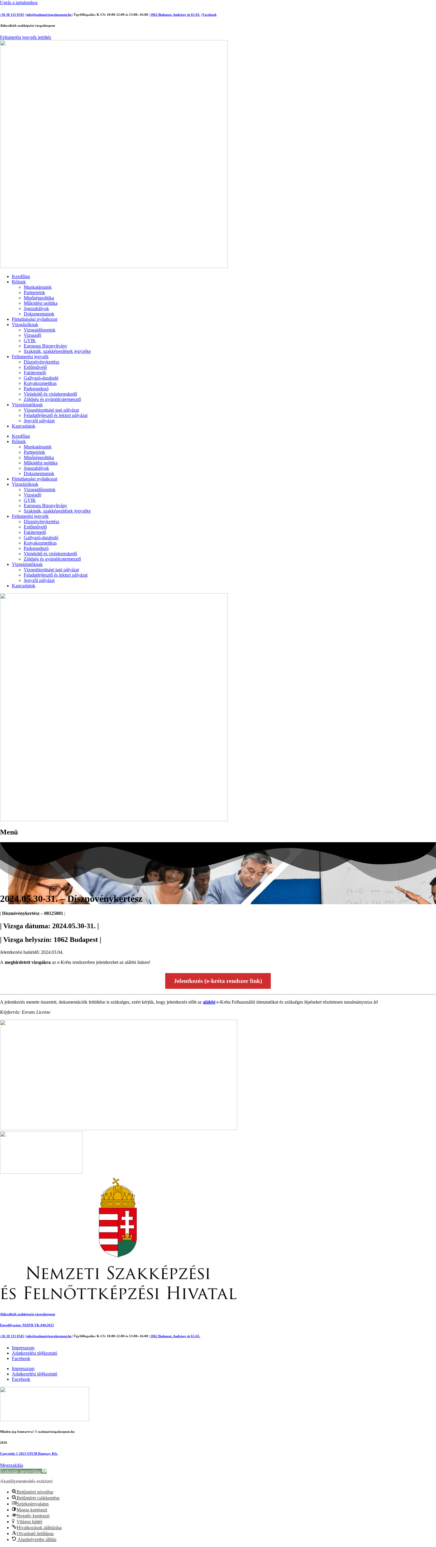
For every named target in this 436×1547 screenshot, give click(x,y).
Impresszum (23, 1347)
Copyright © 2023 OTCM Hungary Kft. (29, 1453)
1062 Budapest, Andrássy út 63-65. (175, 14)
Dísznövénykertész (41, 361)
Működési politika (41, 303)
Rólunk (19, 281)
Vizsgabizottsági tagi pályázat (51, 409)
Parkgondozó (36, 388)
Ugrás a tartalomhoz (19, 2)
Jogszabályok (36, 308)
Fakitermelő (35, 372)
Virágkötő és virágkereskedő (50, 393)
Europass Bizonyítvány (45, 345)
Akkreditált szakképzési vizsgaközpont (27, 1314)
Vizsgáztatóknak (27, 404)
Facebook (210, 14)
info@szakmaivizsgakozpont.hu (48, 14)
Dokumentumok (39, 313)
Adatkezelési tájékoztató (34, 1353)
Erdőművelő (35, 367)
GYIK (30, 340)
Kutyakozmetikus (40, 383)
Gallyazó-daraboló (41, 377)
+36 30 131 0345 (12, 14)
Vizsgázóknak (25, 324)
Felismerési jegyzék (30, 356)
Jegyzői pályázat (39, 420)
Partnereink (34, 292)
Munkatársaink (38, 287)
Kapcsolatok (23, 426)
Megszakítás (11, 1465)
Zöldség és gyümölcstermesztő (52, 399)
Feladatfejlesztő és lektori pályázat (55, 415)
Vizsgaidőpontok (39, 329)
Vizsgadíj (32, 335)
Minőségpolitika (39, 297)
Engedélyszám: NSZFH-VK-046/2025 (27, 1325)
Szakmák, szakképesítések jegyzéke (57, 351)
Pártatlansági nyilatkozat (34, 319)
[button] (23, 1471)
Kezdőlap (21, 276)
